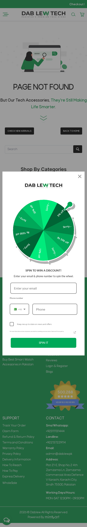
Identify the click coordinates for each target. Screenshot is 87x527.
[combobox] (19, 309)
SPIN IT (43, 342)
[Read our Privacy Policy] (74, 332)
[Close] (80, 176)
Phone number (16, 298)
